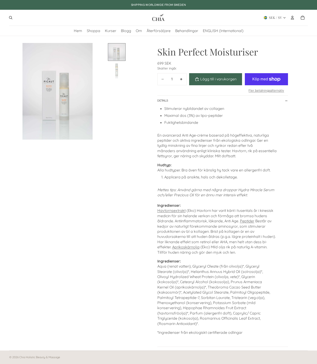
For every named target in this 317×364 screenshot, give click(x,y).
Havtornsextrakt (171, 210)
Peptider (247, 221)
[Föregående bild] (14, 91)
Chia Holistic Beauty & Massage (39, 357)
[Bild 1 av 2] (116, 52)
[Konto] (292, 18)
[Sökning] (11, 18)
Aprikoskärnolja (186, 247)
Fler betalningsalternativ (266, 90)
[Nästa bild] (101, 91)
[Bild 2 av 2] (116, 70)
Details (162, 100)
